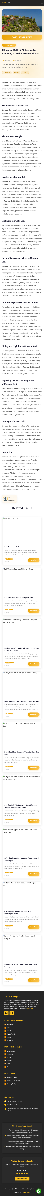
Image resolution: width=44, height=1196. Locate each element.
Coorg (9, 1057)
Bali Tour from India (12, 547)
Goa (8, 1063)
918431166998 (12, 1105)
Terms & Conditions (13, 1081)
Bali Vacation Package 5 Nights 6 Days (18, 598)
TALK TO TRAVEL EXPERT (22, 37)
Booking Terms (12, 1077)
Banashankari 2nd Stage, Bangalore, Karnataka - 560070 (23, 1109)
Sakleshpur (10, 1054)
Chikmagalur (11, 1051)
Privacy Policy (11, 1084)
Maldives (10, 1024)
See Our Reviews (22, 1178)
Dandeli (9, 1060)
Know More (33, 560)
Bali (8, 1028)
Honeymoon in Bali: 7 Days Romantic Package (21, 701)
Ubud (9, 1031)
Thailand (10, 1040)
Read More (30, 1008)
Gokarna (10, 1067)
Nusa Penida (11, 1034)
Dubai (9, 1037)
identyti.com (26, 1192)
